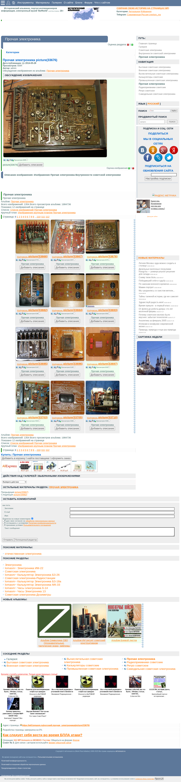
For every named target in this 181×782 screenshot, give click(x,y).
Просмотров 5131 (32, 367)
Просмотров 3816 (102, 313)
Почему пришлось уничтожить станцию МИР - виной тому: (13, 714)
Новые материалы (151, 258)
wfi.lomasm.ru (120, 751)
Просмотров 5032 (102, 367)
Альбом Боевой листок (124, 640)
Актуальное (134, 11)
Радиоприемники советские (152, 87)
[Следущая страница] (135, 326)
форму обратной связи (60, 742)
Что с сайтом (102, 2)
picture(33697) (102, 363)
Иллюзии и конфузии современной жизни (156, 325)
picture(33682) (32, 310)
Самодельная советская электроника (157, 94)
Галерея (57, 2)
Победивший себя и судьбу (156, 280)
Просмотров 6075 (102, 260)
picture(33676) (102, 256)
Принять (158, 779)
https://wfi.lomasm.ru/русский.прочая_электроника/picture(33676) (56, 725)
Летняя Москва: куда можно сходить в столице (157, 264)
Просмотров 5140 (67, 313)
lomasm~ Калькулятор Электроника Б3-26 (32, 574)
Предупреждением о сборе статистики (16, 768)
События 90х (13, 696)
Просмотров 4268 (67, 421)
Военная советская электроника (154, 70)
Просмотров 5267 (67, 260)
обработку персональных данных (40, 521)
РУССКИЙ (153, 103)
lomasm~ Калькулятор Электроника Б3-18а (33, 581)
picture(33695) (32, 363)
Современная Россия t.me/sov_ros (144, 14)
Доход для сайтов (152, 216)
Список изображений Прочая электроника (33, 210)
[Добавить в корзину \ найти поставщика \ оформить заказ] (49, 466)
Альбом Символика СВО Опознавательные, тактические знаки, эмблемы (54, 643)
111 (43, 216)
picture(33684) (67, 310)
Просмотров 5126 (67, 367)
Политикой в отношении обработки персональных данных (23, 764)
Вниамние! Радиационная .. (62, 694)
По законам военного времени (158, 284)
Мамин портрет (150, 287)
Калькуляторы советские (151, 77)
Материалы (43, 2)
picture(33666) (32, 256)
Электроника (13, 564)
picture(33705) (67, 417)
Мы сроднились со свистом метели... (157, 291)
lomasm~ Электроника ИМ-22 (24, 568)
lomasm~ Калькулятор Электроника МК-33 (32, 584)
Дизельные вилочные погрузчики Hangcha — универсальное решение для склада (157, 271)
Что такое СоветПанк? (37, 716)
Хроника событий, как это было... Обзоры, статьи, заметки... (13, 692)
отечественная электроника (23, 553)
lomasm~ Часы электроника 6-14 (26, 587)
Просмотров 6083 (20, 160)
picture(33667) (67, 256)
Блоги (78, 2)
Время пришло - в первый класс (158, 305)
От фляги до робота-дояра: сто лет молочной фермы (156, 310)
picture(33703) (32, 417)
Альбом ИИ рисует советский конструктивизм (89, 641)
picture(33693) (102, 310)
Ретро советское (147, 90)
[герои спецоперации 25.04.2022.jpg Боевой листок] (124, 637)
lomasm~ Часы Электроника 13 (25, 591)
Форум (88, 2)
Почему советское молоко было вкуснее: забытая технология (157, 315)
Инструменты (25, 2)
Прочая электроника (152, 83)
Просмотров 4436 (102, 421)
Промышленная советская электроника (158, 80)
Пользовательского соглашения (37, 525)
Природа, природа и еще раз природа (157, 330)
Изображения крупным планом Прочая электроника (47, 212)
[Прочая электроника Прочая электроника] (55, 156)
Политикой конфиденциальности (13, 761)
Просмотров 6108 (32, 313)
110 (39, 216)
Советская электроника (20, 571)
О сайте (68, 2)
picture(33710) (102, 417)
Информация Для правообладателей (15, 776)
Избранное (146, 11)
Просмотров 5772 (32, 260)
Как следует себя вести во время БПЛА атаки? (42, 735)
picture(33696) (67, 363)
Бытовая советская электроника (155, 67)
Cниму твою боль (151, 277)
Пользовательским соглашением (50, 757)
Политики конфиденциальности (42, 523)
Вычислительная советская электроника (158, 73)
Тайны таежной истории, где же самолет (158, 297)
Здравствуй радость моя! (155, 302)
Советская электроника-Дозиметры (28, 594)
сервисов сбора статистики (144, 779)
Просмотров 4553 (32, 421)
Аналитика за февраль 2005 (156, 320)
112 (47, 216)
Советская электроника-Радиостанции (30, 578)
